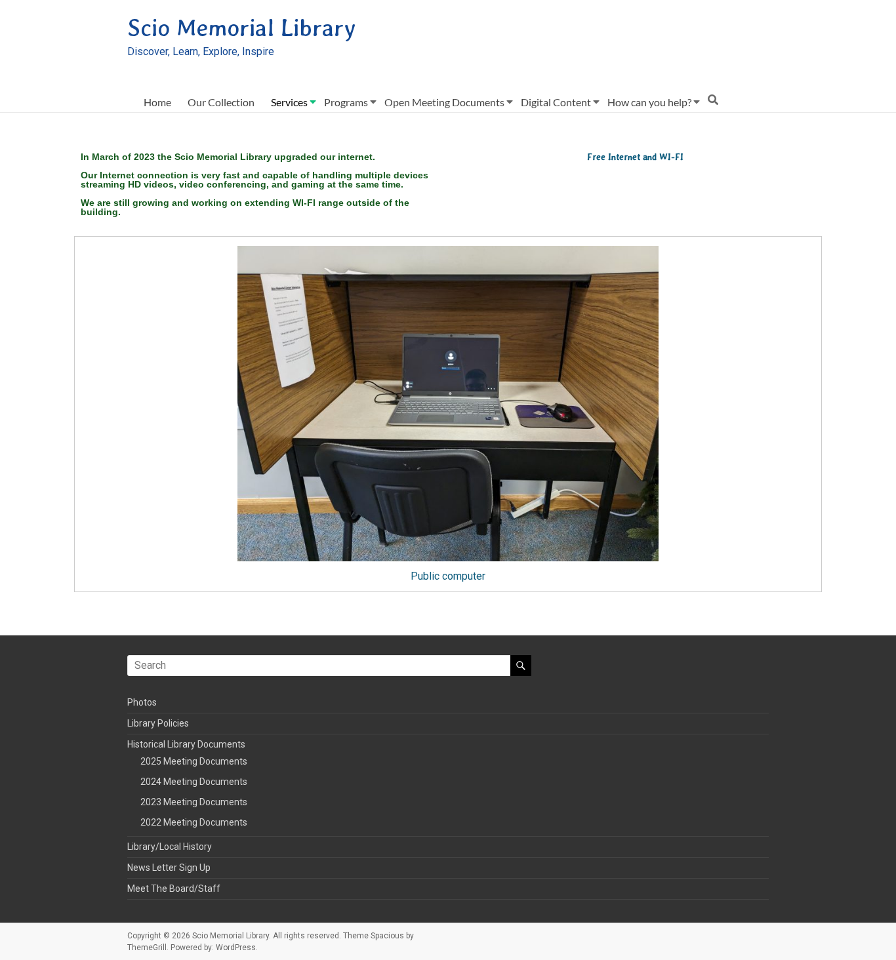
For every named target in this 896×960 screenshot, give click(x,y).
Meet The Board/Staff (173, 888)
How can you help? (649, 102)
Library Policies (158, 723)
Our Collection (221, 102)
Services (289, 102)
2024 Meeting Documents (193, 781)
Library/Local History (169, 846)
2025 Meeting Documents (193, 761)
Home (157, 102)
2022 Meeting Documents (193, 822)
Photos (142, 702)
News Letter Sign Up (169, 867)
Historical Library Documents (186, 744)
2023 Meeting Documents (193, 802)
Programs (346, 102)
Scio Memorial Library (241, 28)
